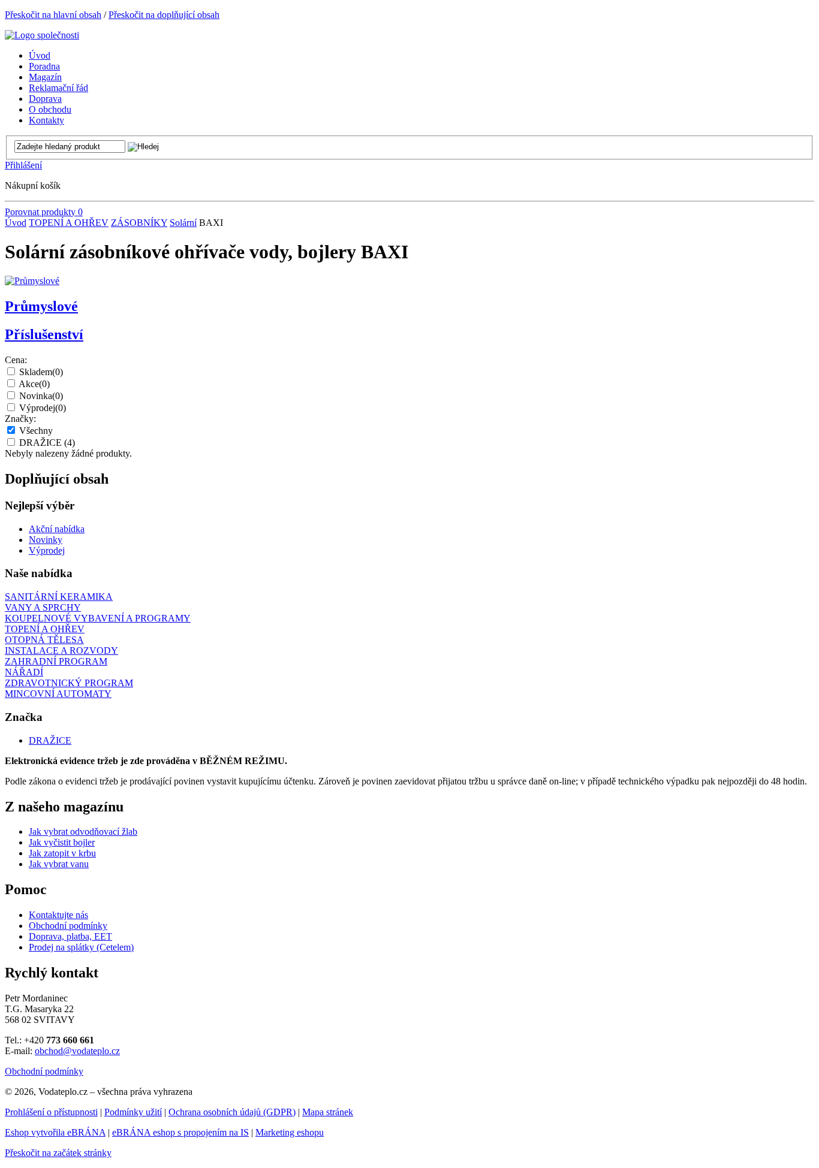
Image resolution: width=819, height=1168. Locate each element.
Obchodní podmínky (68, 925)
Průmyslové (41, 306)
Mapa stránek (327, 1112)
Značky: (20, 419)
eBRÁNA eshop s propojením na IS (180, 1132)
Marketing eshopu (289, 1132)
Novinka (41, 396)
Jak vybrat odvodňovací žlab (83, 831)
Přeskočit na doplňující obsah (164, 15)
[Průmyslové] (32, 281)
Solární (183, 223)
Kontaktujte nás (58, 915)
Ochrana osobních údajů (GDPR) (232, 1112)
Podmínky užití (133, 1112)
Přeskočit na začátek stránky (58, 1153)
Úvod (15, 223)
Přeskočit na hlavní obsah (53, 15)
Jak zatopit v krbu (62, 853)
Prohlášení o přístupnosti (51, 1112)
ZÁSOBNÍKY (139, 223)
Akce (34, 384)
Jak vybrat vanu (59, 864)
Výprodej (42, 408)
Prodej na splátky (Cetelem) (81, 947)
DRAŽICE (47, 442)
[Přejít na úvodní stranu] (42, 35)
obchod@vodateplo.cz (77, 1051)
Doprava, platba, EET (70, 936)
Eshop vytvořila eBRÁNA (55, 1132)
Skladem (41, 372)
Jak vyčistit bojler (62, 842)
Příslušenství (44, 334)
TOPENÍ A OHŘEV (69, 223)
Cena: (16, 360)
